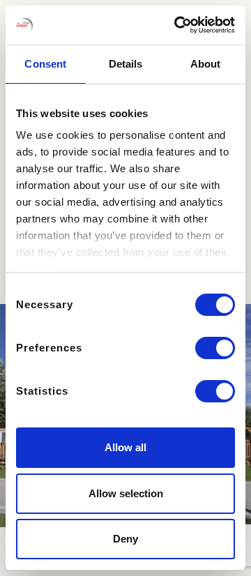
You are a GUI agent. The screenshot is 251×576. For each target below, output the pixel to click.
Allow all (125, 447)
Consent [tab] (45, 64)
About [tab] (205, 64)
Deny (125, 539)
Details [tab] (126, 64)
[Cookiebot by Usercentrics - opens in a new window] (177, 25)
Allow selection (126, 493)
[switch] (215, 348)
